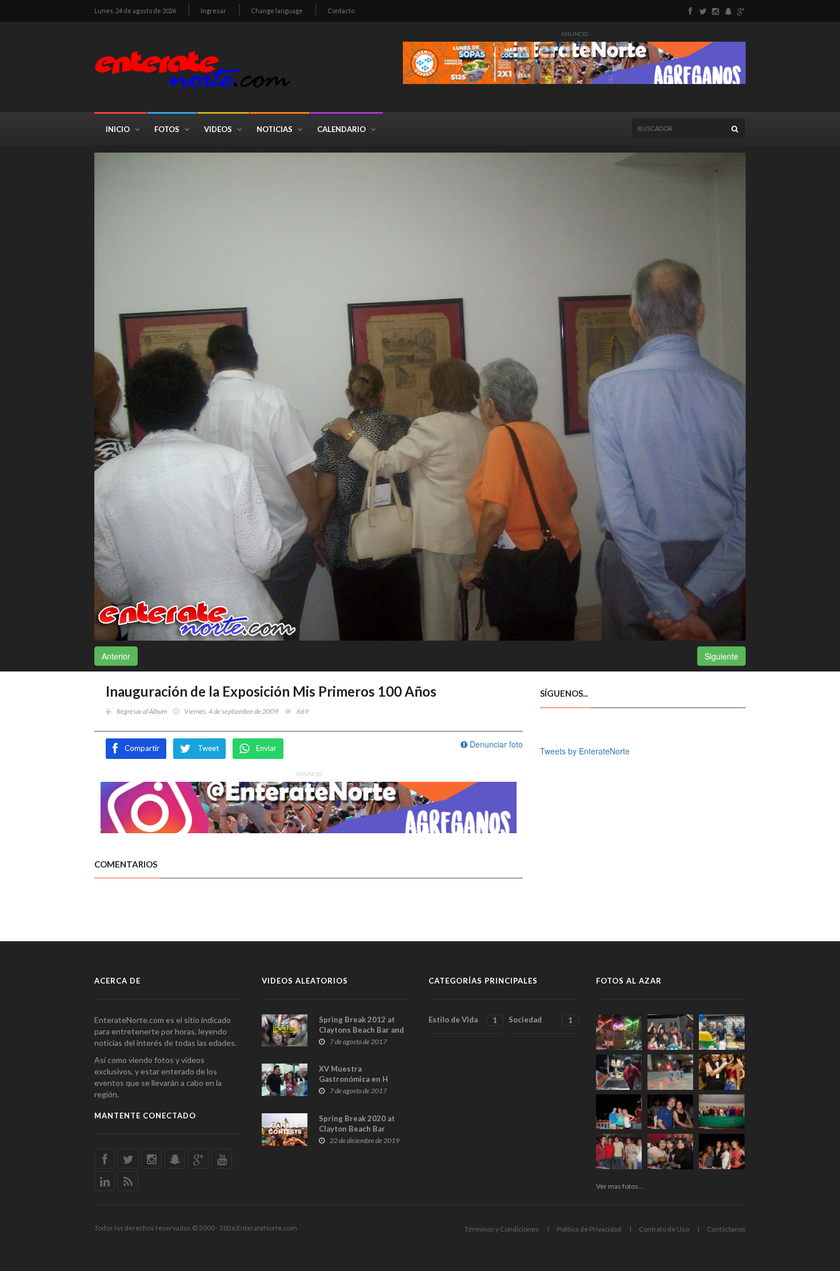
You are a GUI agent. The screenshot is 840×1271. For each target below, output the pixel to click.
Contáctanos (726, 1229)
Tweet (208, 748)
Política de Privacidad (589, 1229)
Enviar (266, 748)
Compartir (142, 748)
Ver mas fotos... (619, 1186)
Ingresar (213, 10)
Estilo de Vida (463, 1020)
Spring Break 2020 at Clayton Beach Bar (357, 1123)
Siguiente (721, 656)
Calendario (341, 129)
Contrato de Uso (664, 1229)
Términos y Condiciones (502, 1229)
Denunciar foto (495, 744)
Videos (218, 129)
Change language (277, 10)
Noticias (275, 129)
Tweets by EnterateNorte (585, 751)
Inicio (118, 129)
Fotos (166, 129)
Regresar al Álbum (142, 711)
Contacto (340, 10)
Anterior (116, 656)
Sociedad (540, 1020)
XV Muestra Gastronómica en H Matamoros (353, 1079)
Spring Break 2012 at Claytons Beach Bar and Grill (361, 1030)
